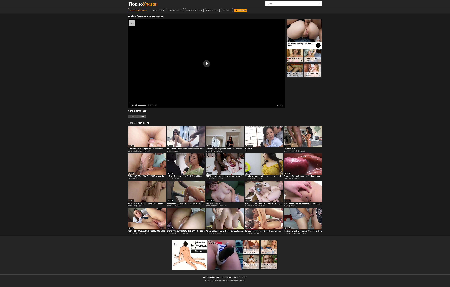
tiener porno (171, 206)
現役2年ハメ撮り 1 (213, 203)
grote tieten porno (212, 178)
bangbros (131, 178)
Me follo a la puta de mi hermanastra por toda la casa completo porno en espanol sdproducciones (264, 176)
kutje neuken (291, 206)
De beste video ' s (157, 10)
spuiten (141, 116)
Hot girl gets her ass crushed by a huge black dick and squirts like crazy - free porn (186, 203)
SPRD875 (248, 149)
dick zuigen (176, 178)
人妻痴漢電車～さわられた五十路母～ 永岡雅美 (184, 176)
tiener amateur (133, 151)
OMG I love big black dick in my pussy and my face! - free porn (225, 176)
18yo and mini (289, 149)
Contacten (236, 277)
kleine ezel (301, 151)
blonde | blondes (251, 206)
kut (137, 178)
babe (208, 206)
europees (287, 233)
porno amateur (250, 178)
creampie (142, 233)
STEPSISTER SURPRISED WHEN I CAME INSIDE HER (186, 231)
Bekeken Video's (212, 10)
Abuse (244, 277)
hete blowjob (183, 233)
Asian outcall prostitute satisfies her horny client (185, 149)
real (140, 206)
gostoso (133, 116)
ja (245, 151)
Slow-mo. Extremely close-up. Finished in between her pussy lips (303, 176)
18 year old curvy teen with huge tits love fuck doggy (225, 231)
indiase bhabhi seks (299, 233)
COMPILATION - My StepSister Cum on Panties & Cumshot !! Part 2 (147, 149)
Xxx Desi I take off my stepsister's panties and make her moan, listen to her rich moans (303, 231)
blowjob (260, 178)
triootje (247, 233)
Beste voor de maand (194, 10)
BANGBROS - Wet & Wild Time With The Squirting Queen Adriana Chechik (147, 176)
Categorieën (227, 10)
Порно (135, 4)
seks (178, 206)
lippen (286, 178)
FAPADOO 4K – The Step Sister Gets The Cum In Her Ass (147, 203)
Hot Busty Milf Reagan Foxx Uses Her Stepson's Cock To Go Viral (225, 149)
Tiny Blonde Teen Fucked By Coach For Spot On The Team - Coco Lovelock (264, 203)
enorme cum (222, 233)
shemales (170, 151)
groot (169, 178)
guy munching (145, 151)
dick (221, 178)
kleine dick (261, 206)
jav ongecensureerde (218, 206)
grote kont (218, 151)
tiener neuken (294, 178)
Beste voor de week (175, 10)
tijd (285, 206)
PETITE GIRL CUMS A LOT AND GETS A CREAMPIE (146, 231)
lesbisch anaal (256, 233)
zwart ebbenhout (290, 151)
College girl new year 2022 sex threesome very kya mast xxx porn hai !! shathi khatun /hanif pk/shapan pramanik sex (264, 231)
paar (176, 151)
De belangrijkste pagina (138, 10)
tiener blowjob (133, 206)
